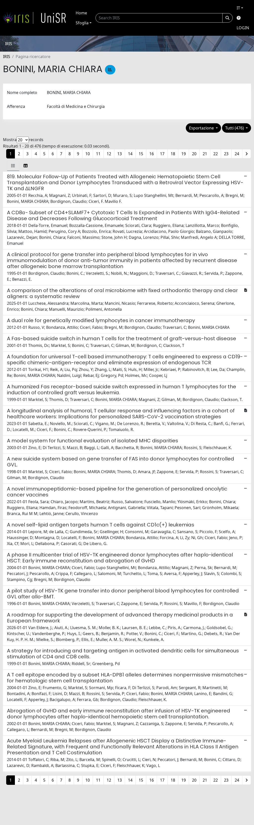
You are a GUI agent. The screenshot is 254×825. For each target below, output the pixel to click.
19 (183, 153)
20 (194, 153)
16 (151, 153)
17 (162, 153)
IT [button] (238, 8)
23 (226, 153)
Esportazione (202, 128)
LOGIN (243, 28)
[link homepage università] (53, 18)
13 (119, 153)
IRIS (6, 56)
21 (205, 153)
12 (109, 153)
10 (87, 153)
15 (141, 153)
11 (98, 153)
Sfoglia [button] (82, 23)
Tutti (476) (235, 128)
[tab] (13, 165)
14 (130, 153)
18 (173, 153)
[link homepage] (18, 18)
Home (81, 13)
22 (215, 153)
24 (237, 153)
